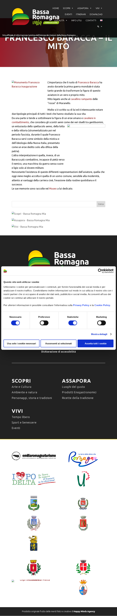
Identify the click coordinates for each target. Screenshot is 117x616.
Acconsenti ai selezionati (58, 343)
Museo (53, 188)
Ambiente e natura (24, 392)
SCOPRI (66, 8)
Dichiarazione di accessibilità (58, 351)
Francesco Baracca (88, 82)
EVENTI (68, 14)
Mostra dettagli (99, 334)
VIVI (97, 8)
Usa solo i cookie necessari (21, 343)
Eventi (16, 427)
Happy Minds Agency (84, 611)
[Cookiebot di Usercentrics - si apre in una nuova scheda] (100, 271)
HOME (56, 8)
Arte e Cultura (21, 386)
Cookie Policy (102, 305)
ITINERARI (81, 14)
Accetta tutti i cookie (95, 343)
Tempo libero (21, 416)
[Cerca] (100, 26)
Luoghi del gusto (73, 386)
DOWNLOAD (96, 14)
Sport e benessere (24, 422)
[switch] (44, 323)
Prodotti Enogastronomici (79, 392)
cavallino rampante (81, 99)
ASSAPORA (83, 8)
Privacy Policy (81, 305)
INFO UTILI (76, 20)
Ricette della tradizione (78, 397)
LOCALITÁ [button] (59, 20)
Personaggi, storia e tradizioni (32, 397)
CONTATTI (91, 20)
